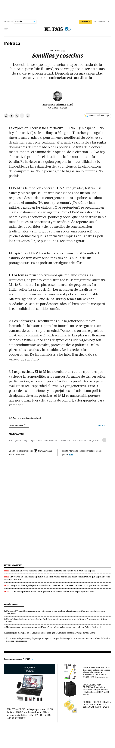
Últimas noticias (13, 565)
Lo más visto (11, 604)
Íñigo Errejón (29, 440)
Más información (16, 454)
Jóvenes (82, 440)
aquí (71, 454)
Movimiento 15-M (68, 440)
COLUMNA (54, 51)
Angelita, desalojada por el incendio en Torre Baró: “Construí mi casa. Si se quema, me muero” (60, 585)
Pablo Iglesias (15, 440)
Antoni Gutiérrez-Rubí (58, 104)
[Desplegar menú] (6, 29)
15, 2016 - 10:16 (57, 108)
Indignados (93, 440)
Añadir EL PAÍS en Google (99, 116)
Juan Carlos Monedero (48, 440)
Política (12, 43)
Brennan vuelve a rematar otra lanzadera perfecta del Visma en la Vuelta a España (52, 570)
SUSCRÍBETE (85, 22)
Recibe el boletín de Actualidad (27, 418)
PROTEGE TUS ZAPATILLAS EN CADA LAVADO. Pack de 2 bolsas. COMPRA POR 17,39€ (97, 704)
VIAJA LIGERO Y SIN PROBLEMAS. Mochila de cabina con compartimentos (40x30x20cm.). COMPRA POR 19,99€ (96, 690)
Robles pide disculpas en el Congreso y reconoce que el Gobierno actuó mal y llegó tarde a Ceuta (50, 633)
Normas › (102, 425)
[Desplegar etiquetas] (104, 440)
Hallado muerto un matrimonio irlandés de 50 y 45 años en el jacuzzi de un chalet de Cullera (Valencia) (53, 627)
